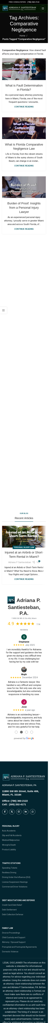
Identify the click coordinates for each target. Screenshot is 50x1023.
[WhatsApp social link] (32, 811)
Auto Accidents (9, 831)
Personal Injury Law (24, 547)
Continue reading (24, 107)
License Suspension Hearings (15, 882)
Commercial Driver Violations (14, 887)
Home (22, 35)
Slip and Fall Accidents (12, 835)
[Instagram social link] (19, 811)
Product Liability (9, 849)
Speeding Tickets (9, 868)
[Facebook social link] (5, 811)
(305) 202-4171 (17, 804)
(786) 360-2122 (33, 2)
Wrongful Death (9, 845)
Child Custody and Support (13, 937)
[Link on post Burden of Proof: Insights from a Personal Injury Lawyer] (24, 187)
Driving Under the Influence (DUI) (16, 877)
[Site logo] (19, 8)
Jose (24, 707)
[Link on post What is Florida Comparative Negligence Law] (24, 128)
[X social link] (12, 811)
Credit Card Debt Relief (12, 905)
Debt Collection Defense (12, 914)
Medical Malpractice (11, 840)
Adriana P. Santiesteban (19, 562)
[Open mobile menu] (43, 8)
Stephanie (24, 642)
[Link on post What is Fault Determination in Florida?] (24, 69)
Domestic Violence (10, 952)
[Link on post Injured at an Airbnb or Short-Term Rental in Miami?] (24, 537)
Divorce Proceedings (11, 933)
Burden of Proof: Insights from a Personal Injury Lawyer (24, 208)
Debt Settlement (9, 910)
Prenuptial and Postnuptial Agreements (19, 947)
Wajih (24, 674)
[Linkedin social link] (25, 811)
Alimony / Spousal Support (14, 942)
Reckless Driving (9, 872)
